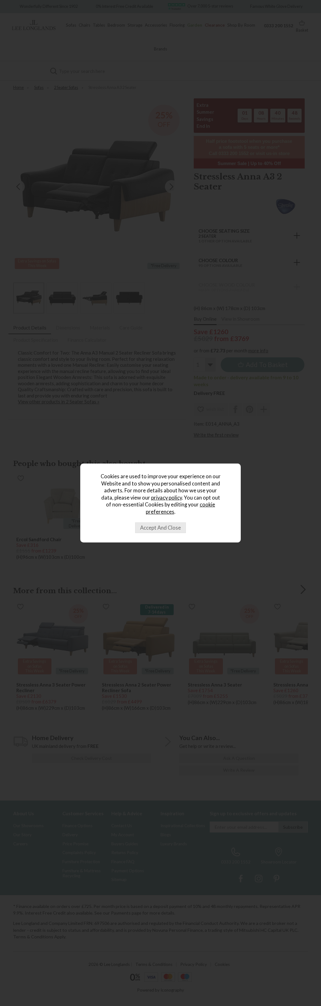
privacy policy (166, 498)
